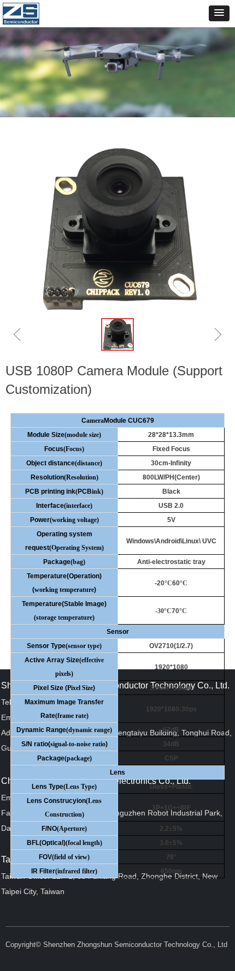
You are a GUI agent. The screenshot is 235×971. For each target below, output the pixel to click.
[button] (219, 13)
